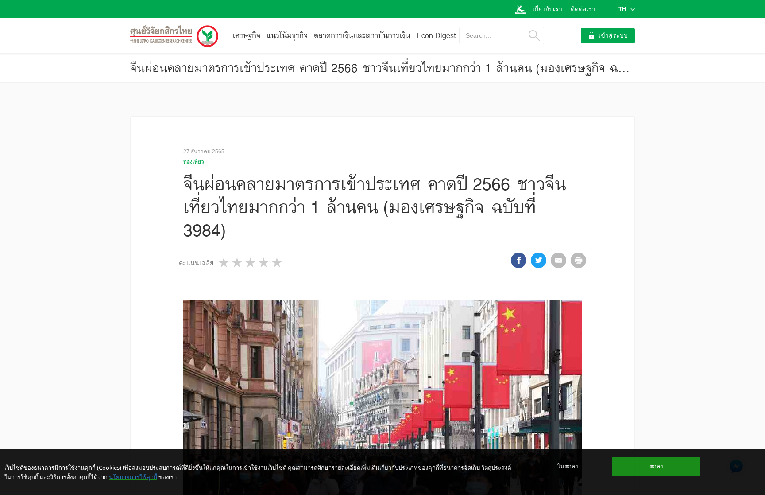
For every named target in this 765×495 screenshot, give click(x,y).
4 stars (264, 263)
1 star (224, 263)
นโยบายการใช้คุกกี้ (133, 477)
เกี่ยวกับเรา (547, 8)
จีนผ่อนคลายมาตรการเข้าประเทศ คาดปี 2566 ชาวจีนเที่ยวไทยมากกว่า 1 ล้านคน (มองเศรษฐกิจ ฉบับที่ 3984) (403, 67)
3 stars (251, 263)
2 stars (237, 263)
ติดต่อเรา (583, 8)
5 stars (277, 263)
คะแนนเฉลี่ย (196, 262)
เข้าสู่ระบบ (613, 35)
